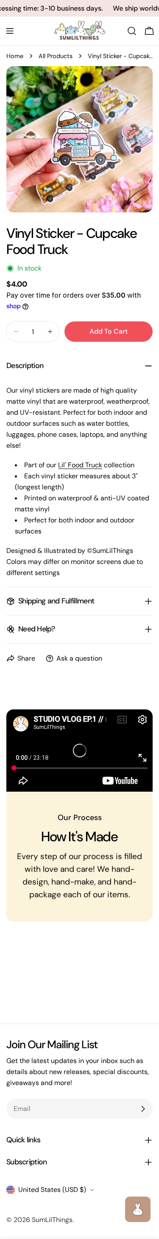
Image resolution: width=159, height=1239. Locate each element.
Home (14, 56)
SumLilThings (52, 1219)
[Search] (131, 30)
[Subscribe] (143, 1109)
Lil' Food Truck (80, 464)
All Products (56, 56)
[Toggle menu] (9, 30)
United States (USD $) (52, 1189)
